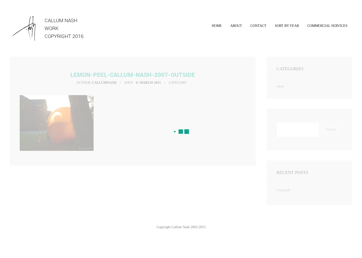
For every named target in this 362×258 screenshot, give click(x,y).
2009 (286, 50)
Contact (258, 26)
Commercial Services (327, 26)
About (236, 26)
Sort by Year (287, 26)
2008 (286, 42)
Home (217, 26)
